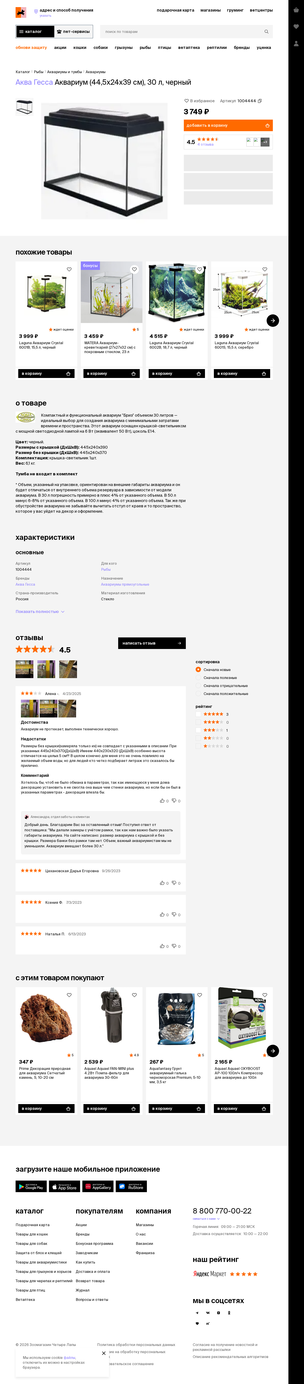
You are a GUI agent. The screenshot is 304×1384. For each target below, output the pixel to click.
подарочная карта (175, 10)
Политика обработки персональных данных (136, 1345)
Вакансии (144, 1243)
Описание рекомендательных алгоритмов (230, 1357)
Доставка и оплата (93, 1272)
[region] (144, 47)
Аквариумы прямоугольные (125, 584)
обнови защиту (31, 47)
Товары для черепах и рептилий (44, 1281)
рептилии (217, 47)
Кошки (79, 47)
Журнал (82, 1290)
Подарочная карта (33, 1225)
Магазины (145, 1225)
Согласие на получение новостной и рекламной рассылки (225, 1347)
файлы (69, 1358)
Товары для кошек (32, 1234)
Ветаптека (189, 47)
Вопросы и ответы (92, 1300)
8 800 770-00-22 (222, 1211)
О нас (141, 1234)
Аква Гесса (34, 82)
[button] (228, 142)
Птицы (164, 47)
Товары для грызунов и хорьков (43, 1272)
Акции (81, 1225)
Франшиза (145, 1253)
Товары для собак (31, 1243)
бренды (242, 47)
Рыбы (145, 47)
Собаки (100, 47)
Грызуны (124, 47)
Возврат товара (90, 1281)
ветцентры (261, 10)
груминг (235, 10)
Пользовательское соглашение (125, 1364)
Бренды (82, 1234)
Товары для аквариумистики (41, 1262)
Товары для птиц (30, 1290)
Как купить (85, 1262)
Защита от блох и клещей (39, 1253)
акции (60, 47)
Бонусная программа (94, 1243)
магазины (211, 10)
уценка (264, 47)
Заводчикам (87, 1253)
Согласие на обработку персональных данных (131, 1354)
